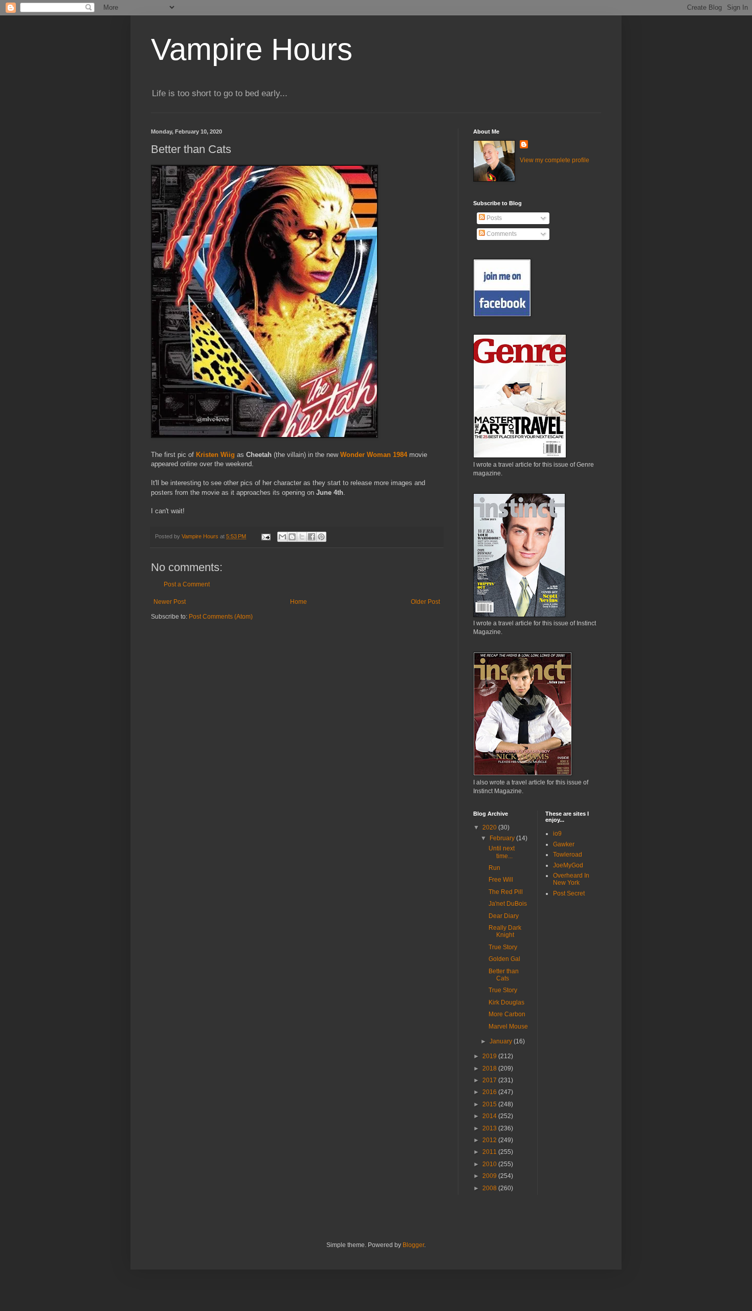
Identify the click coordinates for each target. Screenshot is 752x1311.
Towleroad (567, 854)
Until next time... (502, 852)
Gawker (563, 844)
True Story (503, 947)
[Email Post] (265, 536)
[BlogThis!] (292, 537)
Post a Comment (187, 584)
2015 (490, 1104)
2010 (490, 1164)
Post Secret (569, 893)
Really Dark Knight (505, 931)
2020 (490, 827)
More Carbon (507, 1014)
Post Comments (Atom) (221, 616)
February (503, 838)
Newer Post (169, 601)
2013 (490, 1128)
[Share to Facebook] (311, 537)
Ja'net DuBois (508, 903)
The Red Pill (506, 891)
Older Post (425, 601)
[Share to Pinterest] (321, 537)
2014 (490, 1116)
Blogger (413, 1245)
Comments (501, 233)
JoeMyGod (568, 865)
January (502, 1041)
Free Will (501, 879)
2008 (490, 1188)
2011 (490, 1151)
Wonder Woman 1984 (373, 454)
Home (298, 601)
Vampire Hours (251, 49)
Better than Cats (504, 975)
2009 (490, 1175)
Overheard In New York (571, 879)
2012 (490, 1140)
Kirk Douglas (506, 1002)
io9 (557, 833)
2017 (490, 1080)
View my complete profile (554, 160)
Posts (493, 218)
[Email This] (282, 537)
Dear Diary (504, 916)
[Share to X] (302, 537)
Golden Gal (504, 959)
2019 (490, 1056)
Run (494, 867)
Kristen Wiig (215, 454)
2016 (490, 1092)
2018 (490, 1068)
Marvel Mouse (508, 1026)
